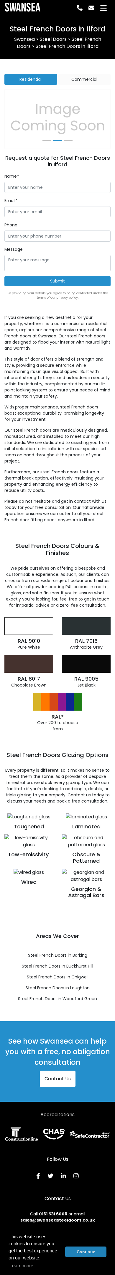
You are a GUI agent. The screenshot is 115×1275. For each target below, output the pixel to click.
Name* (11, 176)
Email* (10, 200)
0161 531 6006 (53, 1214)
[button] (13, 119)
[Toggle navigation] (103, 8)
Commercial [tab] (84, 79)
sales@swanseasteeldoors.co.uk (57, 1220)
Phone (10, 225)
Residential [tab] (30, 79)
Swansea (22, 8)
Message (13, 249)
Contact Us (58, 1078)
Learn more (21, 1265)
